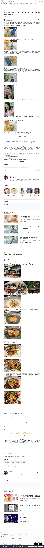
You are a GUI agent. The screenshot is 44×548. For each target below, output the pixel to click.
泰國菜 (24, 462)
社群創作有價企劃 (4, 3)
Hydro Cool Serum (13, 166)
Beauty (11, 543)
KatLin (29, 195)
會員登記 (36, 1)
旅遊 (11, 159)
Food (14, 543)
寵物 (18, 159)
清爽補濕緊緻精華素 (25, 166)
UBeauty (20, 432)
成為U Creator (15, 3)
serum (19, 166)
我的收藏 (19, 535)
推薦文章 (24, 3)
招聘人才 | (16, 544)
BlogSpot (25, 432)
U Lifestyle (3, 543)
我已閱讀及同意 (35, 546)
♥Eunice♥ (7, 195)
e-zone (19, 543)
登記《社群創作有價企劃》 (14, 156)
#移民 (26, 534)
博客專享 (31, 3)
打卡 (9, 159)
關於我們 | (2, 544)
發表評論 (6, 204)
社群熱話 (10, 3)
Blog (17, 543)
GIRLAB (27, 433)
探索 (21, 3)
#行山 (29, 532)
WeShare (7, 142)
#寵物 (26, 532)
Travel (6, 543)
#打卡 (31, 532)
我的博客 (19, 538)
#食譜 (33, 532)
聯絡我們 (19, 544)
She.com (15, 432)
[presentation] (3, 191)
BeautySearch (9, 19)
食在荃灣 (12, 462)
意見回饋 (12, 538)
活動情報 (24, 159)
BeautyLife (13, 433)
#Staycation (39, 532)
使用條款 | (9, 544)
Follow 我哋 (22, 161)
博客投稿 (12, 539)
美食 (38, 3)
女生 (4, 10)
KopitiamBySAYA (7, 462)
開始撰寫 (41, 1)
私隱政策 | (13, 544)
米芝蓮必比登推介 (19, 462)
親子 (15, 159)
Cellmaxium (6, 166)
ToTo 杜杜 (22, 195)
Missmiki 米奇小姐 (37, 195)
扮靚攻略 (20, 159)
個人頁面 (19, 532)
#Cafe (36, 532)
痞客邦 (29, 432)
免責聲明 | (6, 544)
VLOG (36, 3)
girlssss (31, 433)
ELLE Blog (31, 141)
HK (9, 543)
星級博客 (27, 3)
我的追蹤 (19, 537)
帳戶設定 (19, 534)
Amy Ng (14, 195)
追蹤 (38, 19)
